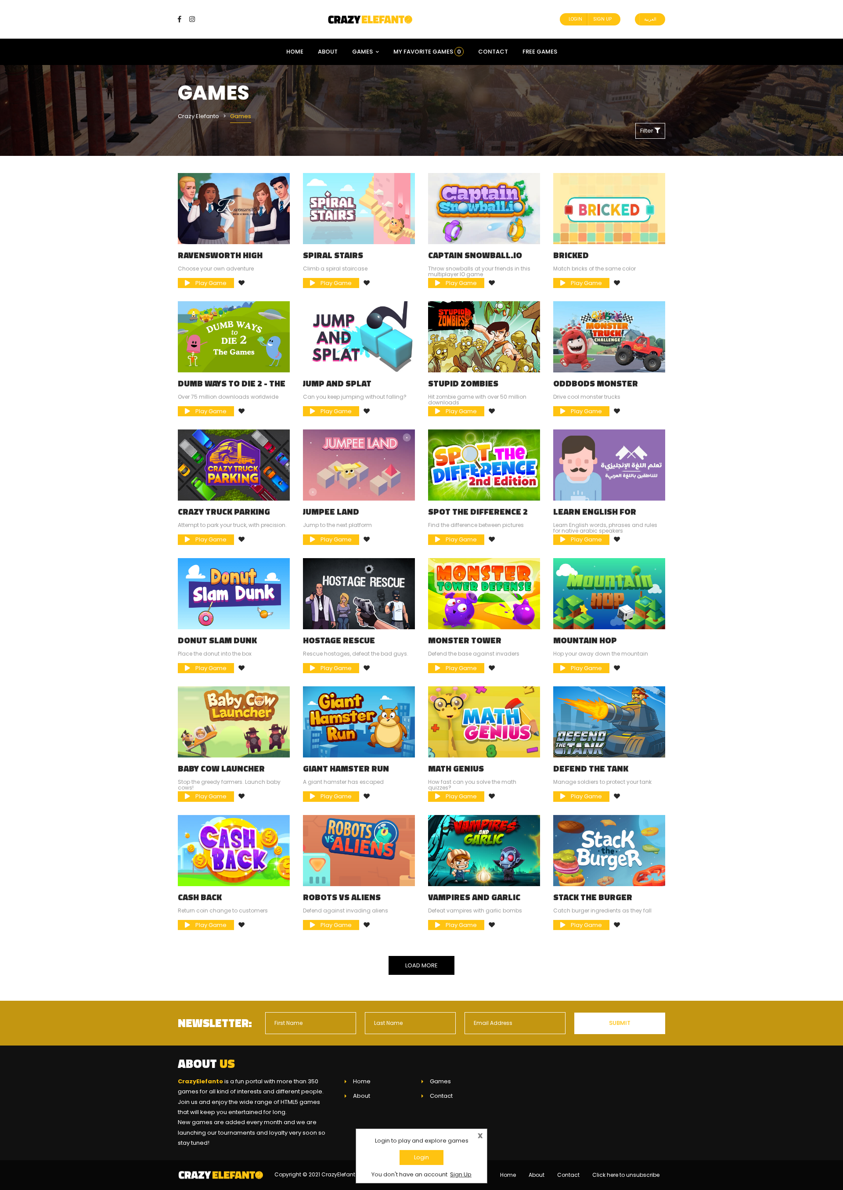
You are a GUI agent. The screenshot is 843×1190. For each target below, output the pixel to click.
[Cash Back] (234, 850)
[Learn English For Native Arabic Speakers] (609, 465)
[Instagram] (192, 19)
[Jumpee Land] (359, 465)
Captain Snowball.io (475, 255)
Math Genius (456, 768)
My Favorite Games (427, 51)
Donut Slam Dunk (217, 640)
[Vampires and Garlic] (484, 850)
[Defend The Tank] (609, 722)
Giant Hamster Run (346, 768)
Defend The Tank (590, 768)
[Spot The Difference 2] (484, 465)
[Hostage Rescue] (359, 593)
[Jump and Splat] (359, 336)
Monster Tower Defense (464, 645)
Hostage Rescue (339, 640)
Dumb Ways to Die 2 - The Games (231, 388)
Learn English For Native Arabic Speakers (606, 516)
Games (362, 51)
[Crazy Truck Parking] (234, 465)
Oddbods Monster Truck (595, 388)
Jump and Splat (337, 383)
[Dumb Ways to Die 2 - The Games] (234, 336)
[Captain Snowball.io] (484, 208)
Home (294, 51)
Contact (493, 51)
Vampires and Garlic (474, 897)
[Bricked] (609, 208)
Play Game (210, 283)
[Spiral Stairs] (359, 208)
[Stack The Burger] (609, 850)
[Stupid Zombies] (484, 336)
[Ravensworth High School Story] (234, 208)
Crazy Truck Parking (224, 511)
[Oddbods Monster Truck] (609, 336)
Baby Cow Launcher (221, 768)
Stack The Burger (592, 897)
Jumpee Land (331, 511)
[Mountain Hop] (609, 593)
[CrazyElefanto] (371, 19)
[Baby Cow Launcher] (234, 722)
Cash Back (200, 897)
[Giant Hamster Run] (359, 722)
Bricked (571, 255)
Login (575, 19)
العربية (650, 19)
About (328, 51)
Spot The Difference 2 (478, 511)
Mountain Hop (585, 640)
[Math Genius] (484, 722)
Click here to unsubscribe (625, 1175)
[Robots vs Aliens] (359, 850)
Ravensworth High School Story (220, 259)
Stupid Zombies (463, 383)
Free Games (539, 51)
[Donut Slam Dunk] (234, 593)
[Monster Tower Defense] (484, 593)
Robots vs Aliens (342, 897)
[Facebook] (183, 19)
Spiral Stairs (333, 255)
